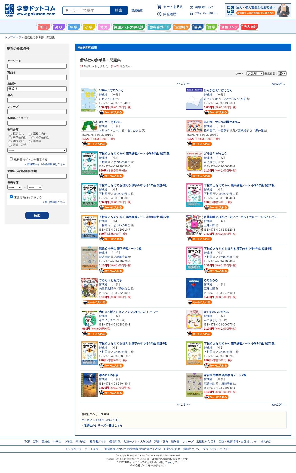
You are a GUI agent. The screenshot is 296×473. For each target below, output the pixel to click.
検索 (118, 10)
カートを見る (173, 7)
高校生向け (58, 26)
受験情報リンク (229, 26)
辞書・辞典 (19, 144)
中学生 (57, 441)
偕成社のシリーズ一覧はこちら (103, 425)
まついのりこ (122, 162)
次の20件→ (278, 83)
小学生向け (88, 26)
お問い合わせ (172, 449)
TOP (27, 441)
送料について (191, 449)
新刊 (36, 441)
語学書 (211, 26)
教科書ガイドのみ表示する (30, 159)
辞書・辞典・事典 (197, 26)
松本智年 (209, 130)
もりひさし (134, 130)
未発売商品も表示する (28, 197)
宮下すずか (211, 98)
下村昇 (103, 162)
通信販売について (204, 7)
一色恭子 (223, 130)
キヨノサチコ (107, 320)
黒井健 (259, 130)
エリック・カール (110, 130)
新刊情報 (43, 26)
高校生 (46, 441)
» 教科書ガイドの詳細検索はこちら (45, 164)
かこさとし (211, 162)
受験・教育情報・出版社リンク (238, 441)
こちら (169, 462)
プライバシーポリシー (206, 13)
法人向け (249, 26)
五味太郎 (209, 225)
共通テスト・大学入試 (128, 26)
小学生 (68, 441)
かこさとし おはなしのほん (100, 420)
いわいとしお (107, 98)
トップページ (73, 449)
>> (188, 83)
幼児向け (103, 26)
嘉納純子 (243, 130)
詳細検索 (137, 10)
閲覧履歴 (169, 14)
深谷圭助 (104, 257)
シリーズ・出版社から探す (199, 441)
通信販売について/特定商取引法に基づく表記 (133, 449)
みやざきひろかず (235, 98)
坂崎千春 (121, 257)
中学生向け (73, 26)
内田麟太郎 (106, 288)
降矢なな (124, 288)
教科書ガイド (158, 26)
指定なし (18, 133)
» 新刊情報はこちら (54, 202)
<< (178, 83)
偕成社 (103, 94)
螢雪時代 (181, 26)
